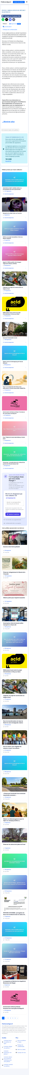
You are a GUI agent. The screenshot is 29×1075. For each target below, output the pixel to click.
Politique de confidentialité (10, 29)
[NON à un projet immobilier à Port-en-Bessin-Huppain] (14, 233)
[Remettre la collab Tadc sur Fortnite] (14, 208)
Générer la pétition (14, 514)
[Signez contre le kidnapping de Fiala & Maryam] (14, 357)
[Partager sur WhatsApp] (3, 19)
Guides (4, 1038)
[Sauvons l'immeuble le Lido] (14, 333)
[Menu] (26, 2)
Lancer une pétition (19, 2)
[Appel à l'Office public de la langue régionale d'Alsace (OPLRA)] (14, 258)
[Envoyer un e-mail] (10, 19)
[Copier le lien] (13, 19)
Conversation (8, 26)
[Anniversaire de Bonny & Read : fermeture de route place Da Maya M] (14, 408)
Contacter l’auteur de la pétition (10, 130)
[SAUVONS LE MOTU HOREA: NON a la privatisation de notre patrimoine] (14, 184)
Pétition (5, 23)
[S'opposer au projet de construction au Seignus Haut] (14, 283)
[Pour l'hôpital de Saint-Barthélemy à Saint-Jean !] (14, 433)
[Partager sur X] (6, 19)
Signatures (15, 23)
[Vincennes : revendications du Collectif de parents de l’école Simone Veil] (14, 458)
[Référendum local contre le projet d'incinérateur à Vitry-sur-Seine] (14, 308)
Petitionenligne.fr (6, 2)
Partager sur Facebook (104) (12, 16)
